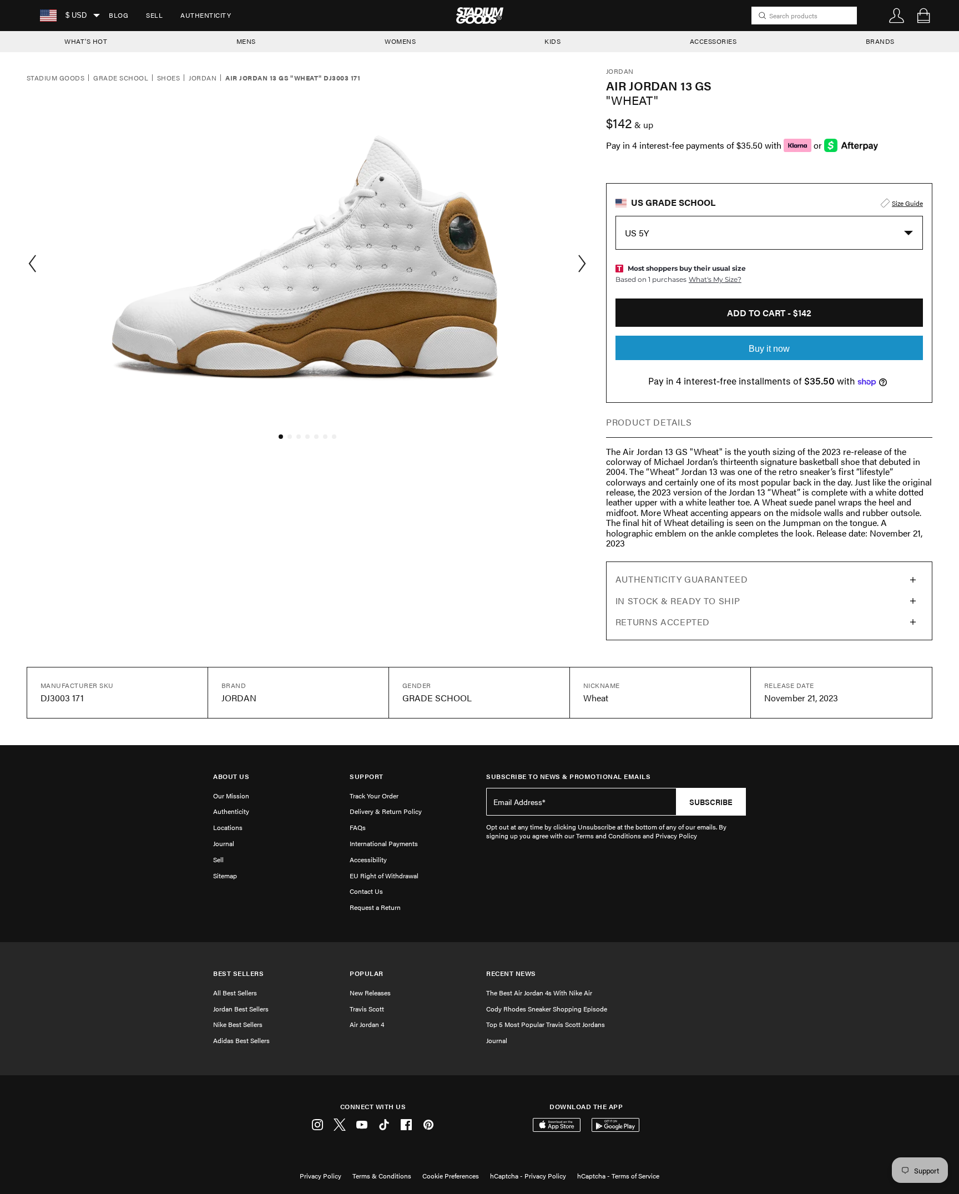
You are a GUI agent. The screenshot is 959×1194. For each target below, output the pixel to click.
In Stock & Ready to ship (677, 600)
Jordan (202, 78)
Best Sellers (238, 973)
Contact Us (366, 891)
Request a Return (375, 907)
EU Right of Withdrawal (384, 876)
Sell (154, 15)
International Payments (384, 843)
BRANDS (880, 41)
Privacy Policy (320, 1176)
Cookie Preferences (450, 1176)
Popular (366, 973)
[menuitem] (118, 15)
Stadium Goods (55, 78)
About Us (231, 776)
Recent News (511, 973)
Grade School (120, 78)
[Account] (897, 15)
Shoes (168, 78)
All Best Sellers (235, 993)
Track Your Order (374, 796)
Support (366, 776)
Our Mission (231, 796)
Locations (228, 827)
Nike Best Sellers (238, 1024)
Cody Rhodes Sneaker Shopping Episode (546, 1009)
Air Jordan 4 (367, 1024)
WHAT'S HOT (85, 41)
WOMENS (400, 41)
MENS (246, 41)
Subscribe (711, 801)
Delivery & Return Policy (386, 811)
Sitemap (225, 876)
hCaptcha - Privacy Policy (528, 1176)
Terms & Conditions (381, 1176)
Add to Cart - (769, 312)
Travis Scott (367, 1009)
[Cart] (923, 15)
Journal (223, 843)
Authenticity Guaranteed (681, 579)
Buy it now (769, 348)
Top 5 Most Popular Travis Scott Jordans (545, 1024)
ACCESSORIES (713, 41)
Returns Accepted (662, 621)
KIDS (552, 41)
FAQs (358, 827)
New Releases (370, 993)
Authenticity (205, 15)
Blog (118, 15)
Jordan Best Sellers (241, 1009)
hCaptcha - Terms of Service (618, 1176)
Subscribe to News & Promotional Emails (568, 776)
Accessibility (368, 859)
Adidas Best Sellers (241, 1040)
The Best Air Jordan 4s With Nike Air (539, 993)
